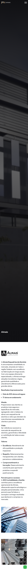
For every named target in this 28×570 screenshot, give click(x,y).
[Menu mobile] (25, 2)
